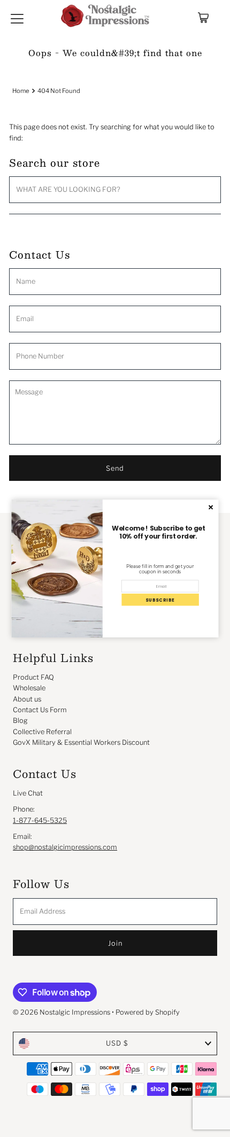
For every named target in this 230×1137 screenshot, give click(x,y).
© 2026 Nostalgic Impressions (61, 1012)
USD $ (117, 1043)
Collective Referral (42, 732)
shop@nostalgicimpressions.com (65, 847)
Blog (20, 721)
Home (20, 91)
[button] (159, 600)
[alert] (115, 568)
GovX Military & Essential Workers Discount (81, 742)
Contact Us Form (40, 710)
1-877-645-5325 (40, 820)
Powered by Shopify (148, 1012)
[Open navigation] (17, 17)
